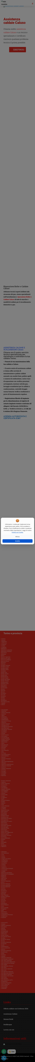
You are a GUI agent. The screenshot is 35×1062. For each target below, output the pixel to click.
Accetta (17, 541)
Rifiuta (17, 537)
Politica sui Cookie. (17, 532)
